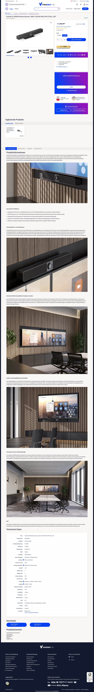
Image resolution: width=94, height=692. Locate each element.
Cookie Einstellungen (85, 689)
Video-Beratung (29, 658)
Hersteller (49, 660)
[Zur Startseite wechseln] (47, 4)
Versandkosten (56, 691)
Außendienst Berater (30, 662)
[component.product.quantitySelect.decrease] (57, 39)
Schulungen (29, 666)
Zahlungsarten (8, 660)
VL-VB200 (59, 35)
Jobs (16, 1)
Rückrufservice (29, 668)
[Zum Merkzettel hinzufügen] (51, 22)
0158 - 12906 (22, 4)
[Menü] (6, 8)
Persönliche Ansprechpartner (32, 660)
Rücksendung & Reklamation (10, 664)
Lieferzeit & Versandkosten (10, 656)
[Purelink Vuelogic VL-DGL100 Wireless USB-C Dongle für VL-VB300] (20, 131)
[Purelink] (86, 18)
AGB (63, 689)
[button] (63, 47)
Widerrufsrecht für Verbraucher (11, 666)
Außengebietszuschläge (9, 658)
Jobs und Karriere (51, 664)
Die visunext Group (51, 658)
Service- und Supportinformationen (31, 612)
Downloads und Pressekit (52, 666)
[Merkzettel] (77, 4)
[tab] (9, 123)
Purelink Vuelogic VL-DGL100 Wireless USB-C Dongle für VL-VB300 (11, 130)
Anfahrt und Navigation (31, 670)
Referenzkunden (51, 662)
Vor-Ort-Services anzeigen (79, 110)
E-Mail (71, 87)
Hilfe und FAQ (7, 662)
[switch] (90, 681)
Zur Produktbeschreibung (61, 66)
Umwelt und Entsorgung (9, 668)
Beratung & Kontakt (30, 656)
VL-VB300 (65, 35)
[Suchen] (58, 8)
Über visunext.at (51, 656)
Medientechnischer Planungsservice (33, 664)
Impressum (78, 689)
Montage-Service (63, 110)
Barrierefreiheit (50, 668)
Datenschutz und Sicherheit (70, 689)
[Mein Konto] (81, 4)
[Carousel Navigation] (29, 57)
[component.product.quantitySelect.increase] (64, 39)
